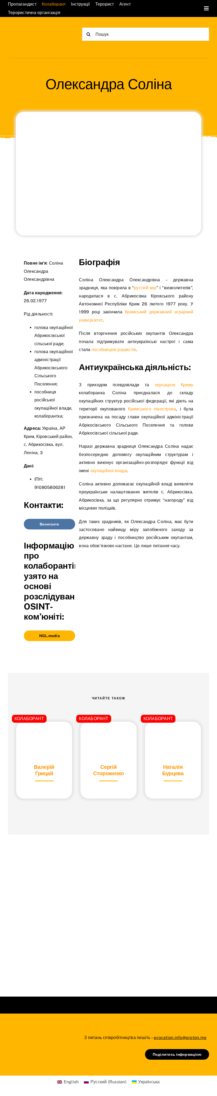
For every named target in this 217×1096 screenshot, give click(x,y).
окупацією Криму (174, 384)
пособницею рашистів (114, 349)
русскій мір (145, 287)
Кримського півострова (152, 408)
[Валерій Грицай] (44, 734)
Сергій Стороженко (108, 770)
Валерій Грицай (44, 770)
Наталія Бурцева (173, 770)
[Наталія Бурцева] (173, 734)
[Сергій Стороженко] (108, 734)
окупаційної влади (108, 470)
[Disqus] (108, 909)
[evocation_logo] (34, 29)
